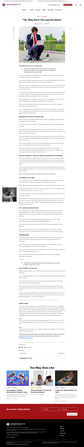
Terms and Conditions (22, 444)
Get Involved (63, 433)
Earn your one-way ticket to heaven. (13, 434)
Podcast (33, 387)
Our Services (58, 10)
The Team (62, 430)
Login (76, 4)
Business (45, 16)
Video (57, 387)
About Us (62, 428)
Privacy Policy (9, 444)
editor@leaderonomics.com (26, 337)
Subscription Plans (68, 4)
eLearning (50, 10)
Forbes (36, 72)
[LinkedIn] (10, 437)
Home (61, 426)
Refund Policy (15, 444)
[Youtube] (12, 437)
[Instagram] (14, 437)
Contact (62, 435)
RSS (28, 444)
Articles (31, 10)
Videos (44, 10)
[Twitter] (8, 437)
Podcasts (37, 10)
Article (39, 16)
